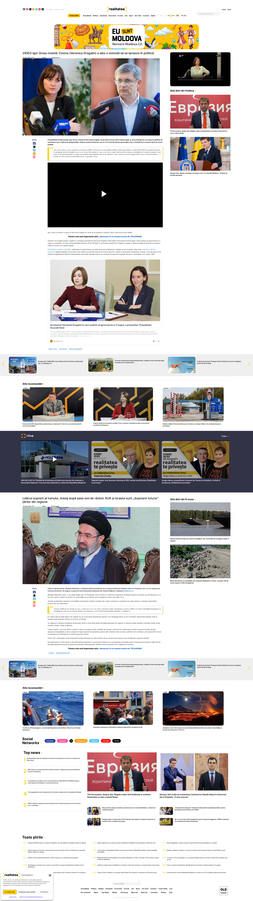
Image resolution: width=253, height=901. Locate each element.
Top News (105, 892)
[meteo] (165, 16)
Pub (62, 9)
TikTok (116, 741)
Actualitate (87, 16)
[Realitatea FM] (171, 15)
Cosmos (146, 16)
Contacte (49, 9)
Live (184, 15)
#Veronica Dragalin (75, 349)
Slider (44, 506)
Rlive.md (134, 892)
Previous (1, 362)
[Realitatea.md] (223, 891)
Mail (34, 157)
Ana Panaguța (55, 506)
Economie (112, 16)
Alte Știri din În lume (182, 499)
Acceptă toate (10, 892)
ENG (224, 10)
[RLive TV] (27, 436)
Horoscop (124, 892)
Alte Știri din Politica (182, 90)
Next (251, 362)
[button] (50, 875)
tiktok (43, 9)
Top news (32, 753)
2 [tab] (126, 488)
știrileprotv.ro (128, 591)
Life (126, 16)
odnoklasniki (33, 9)
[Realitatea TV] (177, 15)
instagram (27, 9)
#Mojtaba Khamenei (63, 653)
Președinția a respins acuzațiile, (59, 249)
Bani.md (144, 892)
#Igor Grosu (53, 349)
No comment (85, 892)
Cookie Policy (13, 897)
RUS (229, 10)
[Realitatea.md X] (30, 9)
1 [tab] (124, 488)
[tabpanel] (55, 462)
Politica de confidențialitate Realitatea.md (30, 897)
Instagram (62, 741)
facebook (24, 9)
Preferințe (44, 892)
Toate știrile (74, 16)
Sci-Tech (138, 16)
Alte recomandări (33, 383)
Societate (103, 16)
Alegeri (101, 889)
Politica (95, 16)
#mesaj (51, 653)
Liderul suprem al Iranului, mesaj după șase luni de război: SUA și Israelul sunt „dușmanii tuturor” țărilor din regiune (91, 500)
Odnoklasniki (34, 153)
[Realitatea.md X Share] (34, 147)
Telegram (34, 150)
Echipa (57, 9)
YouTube (106, 741)
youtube (39, 9)
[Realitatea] (137, 9)
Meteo (114, 892)
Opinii (153, 16)
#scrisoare (63, 349)
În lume (120, 16)
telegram (36, 9)
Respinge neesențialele (27, 892)
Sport (131, 16)
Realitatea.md (56, 57)
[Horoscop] (157, 16)
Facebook (34, 143)
